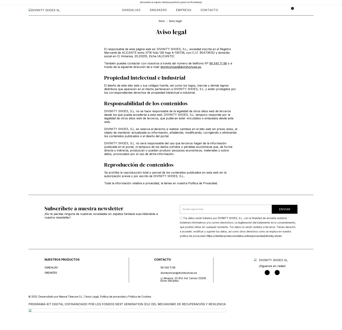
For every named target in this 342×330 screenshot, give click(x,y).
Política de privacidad (113, 296)
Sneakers (158, 10)
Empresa (183, 10)
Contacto (209, 10)
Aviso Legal (92, 296)
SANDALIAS (131, 10)
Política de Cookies (139, 296)
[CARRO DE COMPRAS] (291, 10)
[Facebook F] (267, 272)
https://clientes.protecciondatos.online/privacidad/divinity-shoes (244, 235)
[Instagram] (277, 272)
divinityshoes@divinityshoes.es (180, 67)
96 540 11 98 (218, 63)
